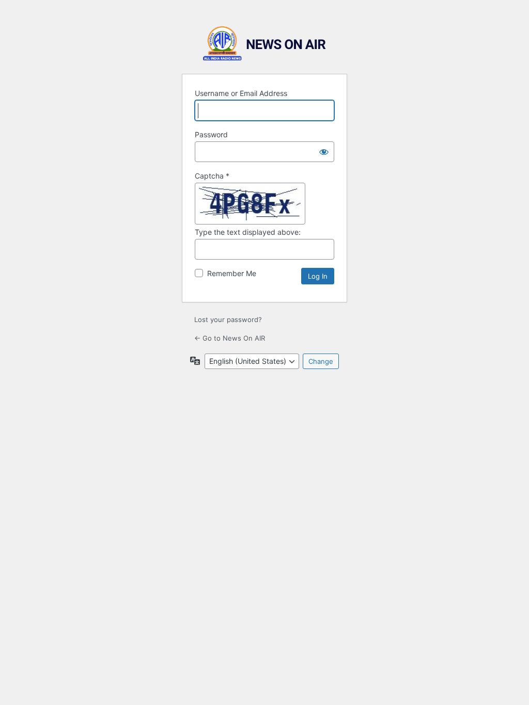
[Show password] (324, 151)
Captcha (212, 175)
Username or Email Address (241, 93)
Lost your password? (228, 319)
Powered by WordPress (264, 43)
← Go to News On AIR (229, 338)
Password (211, 134)
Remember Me (231, 273)
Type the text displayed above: (248, 232)
